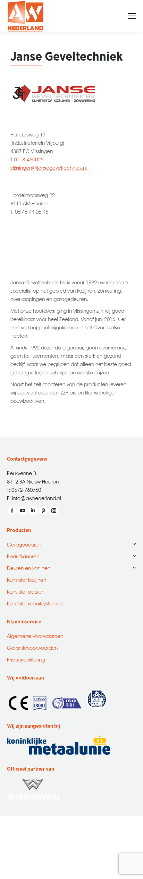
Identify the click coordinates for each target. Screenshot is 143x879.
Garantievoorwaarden (32, 647)
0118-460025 (28, 159)
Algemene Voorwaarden (35, 635)
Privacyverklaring (26, 659)
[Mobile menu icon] (132, 16)
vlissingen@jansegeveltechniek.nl (50, 167)
